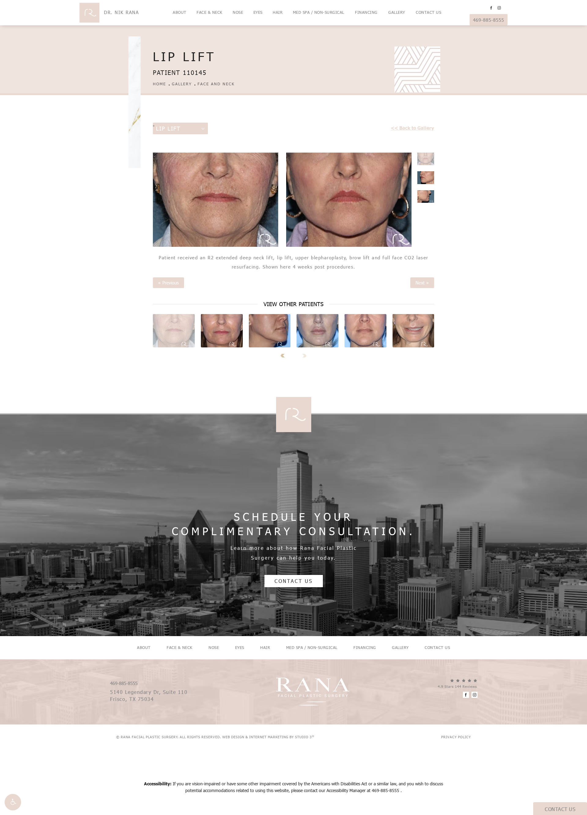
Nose (238, 12)
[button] (13, 802)
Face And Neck (216, 84)
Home (159, 84)
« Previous (168, 282)
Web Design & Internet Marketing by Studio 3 (268, 737)
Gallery (396, 12)
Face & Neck (210, 12)
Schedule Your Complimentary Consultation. (293, 524)
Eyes (258, 12)
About (179, 12)
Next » (422, 282)
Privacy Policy (456, 737)
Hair (277, 12)
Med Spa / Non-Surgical (318, 12)
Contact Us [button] (560, 809)
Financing (366, 12)
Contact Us (428, 12)
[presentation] (285, 355)
